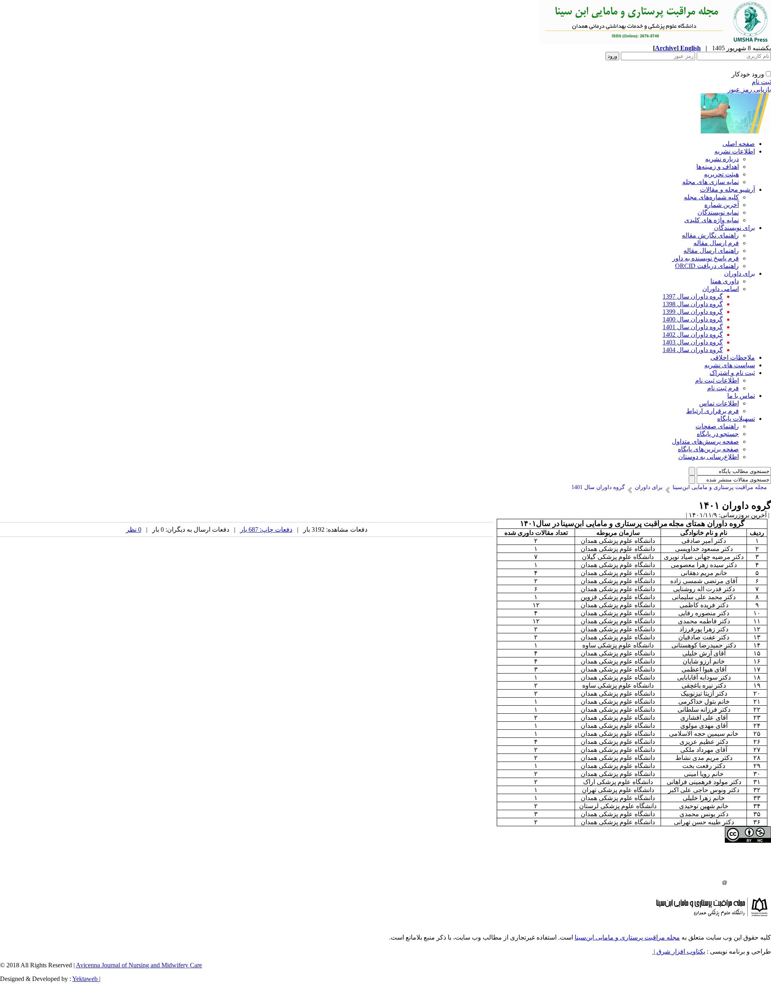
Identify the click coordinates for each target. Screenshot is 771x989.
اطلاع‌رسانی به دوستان (708, 456)
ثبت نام (761, 81)
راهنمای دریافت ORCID (707, 265)
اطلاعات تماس (719, 403)
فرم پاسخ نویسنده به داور (705, 258)
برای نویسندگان (734, 227)
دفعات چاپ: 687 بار (266, 529)
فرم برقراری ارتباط (712, 410)
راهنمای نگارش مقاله (710, 235)
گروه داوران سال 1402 (693, 334)
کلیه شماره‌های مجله (711, 197)
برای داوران (739, 273)
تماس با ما (741, 395)
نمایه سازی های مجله (710, 181)
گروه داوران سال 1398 (693, 304)
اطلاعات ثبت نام (717, 380)
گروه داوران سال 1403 (693, 342)
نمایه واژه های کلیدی (711, 220)
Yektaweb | (86, 978)
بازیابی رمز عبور (749, 89)
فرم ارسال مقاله (716, 243)
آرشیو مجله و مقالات (727, 189)
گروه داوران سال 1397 (693, 296)
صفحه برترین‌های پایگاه (708, 449)
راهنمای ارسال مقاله (711, 250)
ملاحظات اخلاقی (732, 357)
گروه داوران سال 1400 (693, 319)
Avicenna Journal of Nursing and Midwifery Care (139, 965)
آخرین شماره (721, 204)
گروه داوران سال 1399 (693, 311)
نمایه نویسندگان (718, 212)
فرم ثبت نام (723, 388)
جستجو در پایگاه (718, 433)
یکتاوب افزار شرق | (678, 951)
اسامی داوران (720, 288)
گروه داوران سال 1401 (693, 327)
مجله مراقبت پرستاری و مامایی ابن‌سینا (627, 937)
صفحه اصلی (738, 143)
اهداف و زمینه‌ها (717, 166)
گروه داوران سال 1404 (693, 349)
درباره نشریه (722, 159)
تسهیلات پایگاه (736, 418)
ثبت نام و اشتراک (732, 372)
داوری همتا (724, 281)
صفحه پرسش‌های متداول (705, 441)
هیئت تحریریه (721, 174)
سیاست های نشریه (729, 365)
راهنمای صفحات (717, 426)
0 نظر (133, 529)
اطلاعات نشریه (734, 151)
